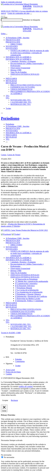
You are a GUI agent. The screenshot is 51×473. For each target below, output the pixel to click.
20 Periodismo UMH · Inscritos (17, 38)
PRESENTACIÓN (13, 40)
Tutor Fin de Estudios (18, 72)
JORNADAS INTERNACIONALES (24, 74)
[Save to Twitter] (16, 234)
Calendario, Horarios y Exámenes (23, 61)
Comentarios (20, 361)
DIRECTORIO (16, 44)
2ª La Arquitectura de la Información (28, 292)
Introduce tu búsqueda (31, 20)
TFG (7, 96)
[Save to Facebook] (6, 234)
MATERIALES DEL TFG (20, 104)
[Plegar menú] (6, 34)
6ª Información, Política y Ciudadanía (29, 301)
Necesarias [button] (5, 440)
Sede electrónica (10, 11)
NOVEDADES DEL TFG (20, 100)
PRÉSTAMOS (11, 79)
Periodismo (10, 118)
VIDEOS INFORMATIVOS (21, 89)
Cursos (3, 155)
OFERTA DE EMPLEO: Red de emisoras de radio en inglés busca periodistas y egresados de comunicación (29, 53)
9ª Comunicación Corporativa (26, 283)
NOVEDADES (12, 46)
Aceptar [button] (5, 400)
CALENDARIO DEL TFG (20, 102)
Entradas (18, 359)
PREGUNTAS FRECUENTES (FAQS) (25, 85)
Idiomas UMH (15, 70)
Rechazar (14, 400)
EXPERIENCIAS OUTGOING (22, 87)
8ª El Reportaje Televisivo (25, 286)
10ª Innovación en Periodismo (26, 279)
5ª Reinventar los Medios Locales (27, 299)
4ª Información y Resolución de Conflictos (31, 296)
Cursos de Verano (13, 155)
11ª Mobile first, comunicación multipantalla (31, 281)
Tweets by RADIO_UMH (11, 333)
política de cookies (26, 386)
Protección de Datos (13, 372)
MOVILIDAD (11, 81)
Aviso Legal (10, 370)
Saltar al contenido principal (11, 2)
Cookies (9, 374)
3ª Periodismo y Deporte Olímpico (28, 294)
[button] (13, 42)
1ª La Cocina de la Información (27, 290)
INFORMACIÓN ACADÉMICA (18, 57)
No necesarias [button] (6, 455)
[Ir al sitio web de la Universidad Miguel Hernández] (19, 4)
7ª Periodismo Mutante (23, 288)
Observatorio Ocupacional (20, 68)
